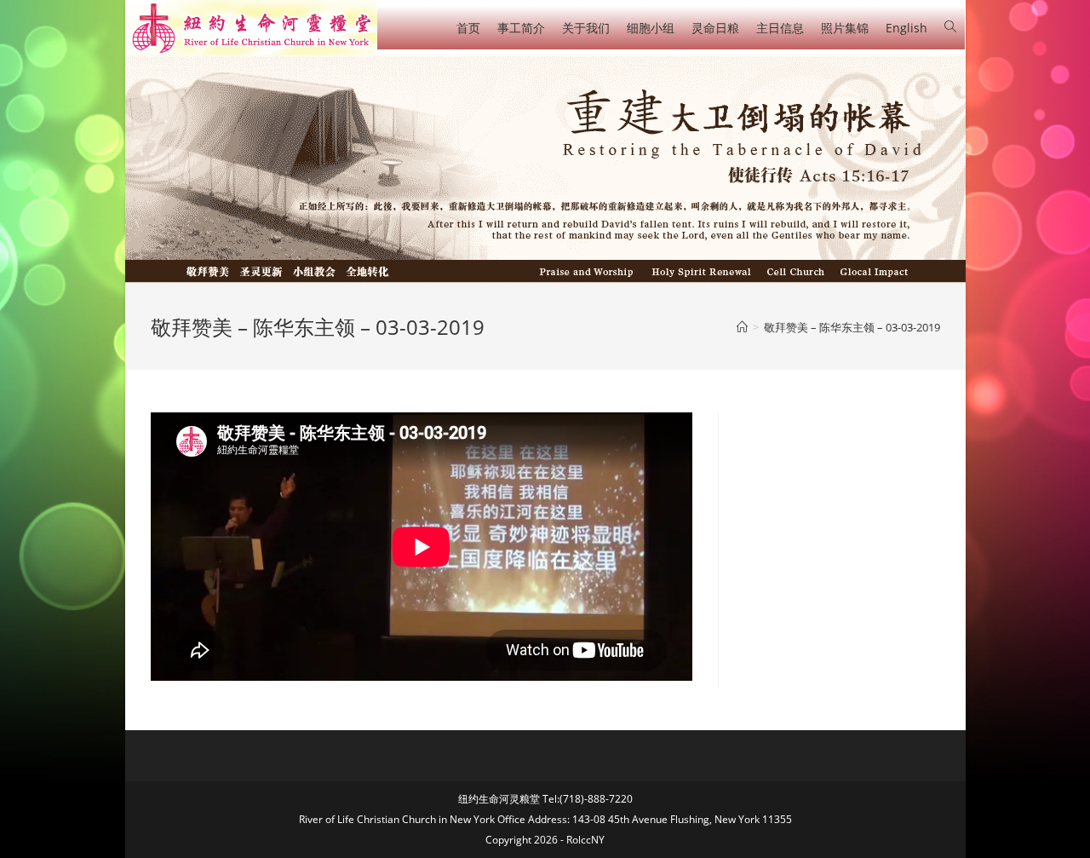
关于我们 (586, 28)
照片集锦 (845, 28)
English (906, 28)
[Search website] (950, 27)
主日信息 (780, 28)
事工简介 (521, 28)
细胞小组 (650, 28)
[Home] (742, 327)
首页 (468, 28)
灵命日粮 (715, 28)
